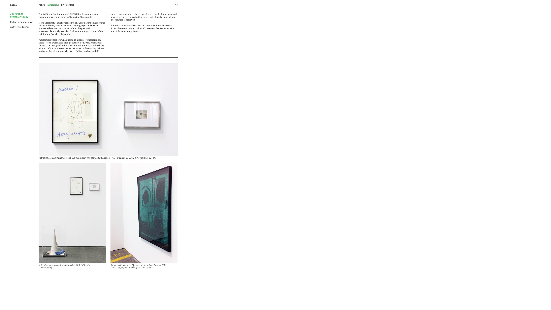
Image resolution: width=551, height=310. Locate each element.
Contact (70, 5)
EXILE (13, 5)
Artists (42, 5)
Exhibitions (53, 5)
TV (62, 5)
